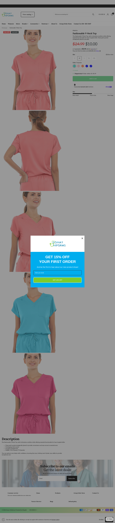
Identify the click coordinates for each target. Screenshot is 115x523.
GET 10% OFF (57, 280)
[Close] (82, 238)
